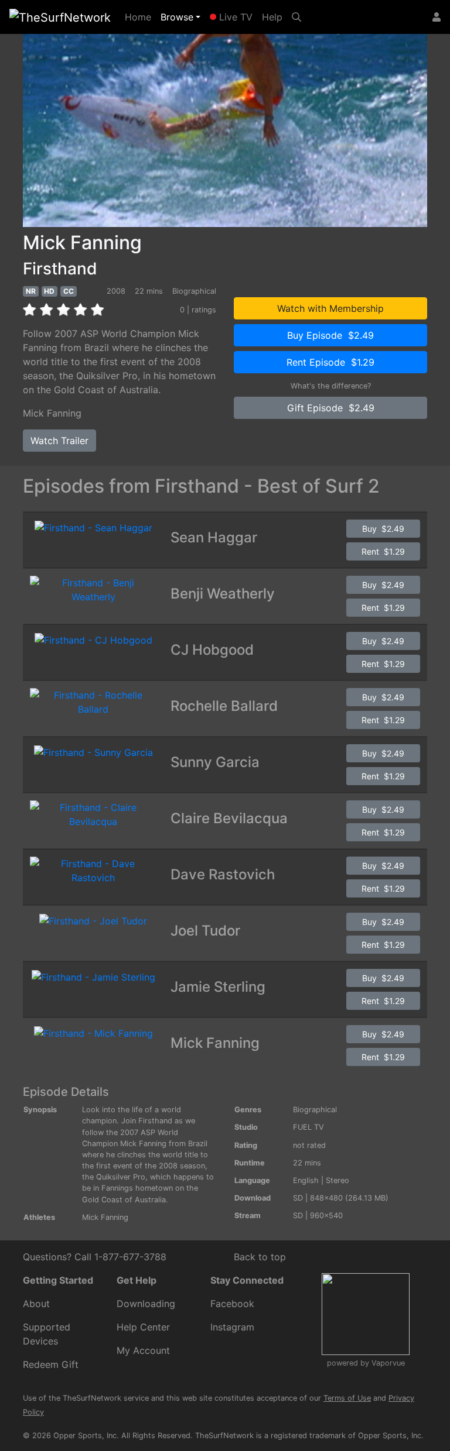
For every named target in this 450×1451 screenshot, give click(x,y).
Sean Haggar (214, 537)
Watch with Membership (330, 308)
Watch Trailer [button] (59, 440)
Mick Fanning (52, 413)
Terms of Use (347, 1398)
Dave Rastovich (223, 874)
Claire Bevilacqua (229, 818)
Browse (177, 17)
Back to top (260, 1257)
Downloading (146, 1303)
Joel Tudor (205, 930)
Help (272, 17)
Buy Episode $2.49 (330, 335)
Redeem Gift (51, 1364)
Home (140, 17)
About (36, 1303)
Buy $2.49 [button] (383, 529)
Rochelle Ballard (224, 705)
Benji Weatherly (223, 593)
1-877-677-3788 (130, 1257)
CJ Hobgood (212, 649)
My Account (143, 1350)
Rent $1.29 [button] (383, 551)
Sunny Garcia (215, 762)
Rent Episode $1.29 (330, 362)
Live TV (234, 17)
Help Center (143, 1327)
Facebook (232, 1303)
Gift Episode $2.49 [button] (330, 408)
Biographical (315, 1109)
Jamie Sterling (218, 986)
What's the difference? (331, 385)
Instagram (232, 1327)
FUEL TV (308, 1127)
